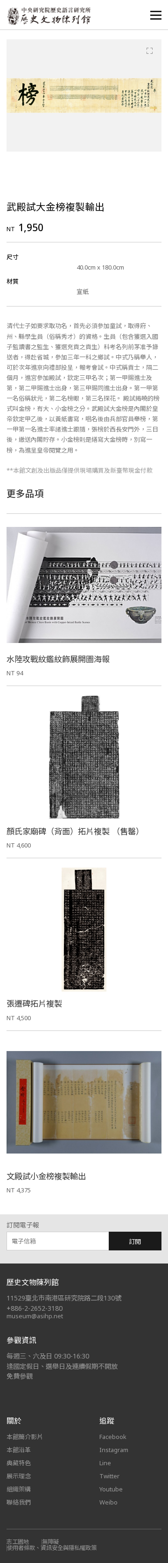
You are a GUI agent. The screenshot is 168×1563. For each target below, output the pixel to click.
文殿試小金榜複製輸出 (46, 1176)
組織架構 (19, 1489)
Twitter (109, 1476)
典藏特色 (19, 1463)
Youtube (111, 1489)
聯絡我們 (19, 1502)
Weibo (108, 1502)
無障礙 (50, 1542)
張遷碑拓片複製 (34, 1003)
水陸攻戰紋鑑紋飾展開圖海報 (58, 659)
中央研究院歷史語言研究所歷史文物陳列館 (49, 16)
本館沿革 (19, 1450)
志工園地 (18, 1542)
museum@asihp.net (35, 1316)
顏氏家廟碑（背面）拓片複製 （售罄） (75, 831)
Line (105, 1463)
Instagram (113, 1450)
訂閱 (135, 1241)
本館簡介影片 (25, 1436)
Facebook (112, 1436)
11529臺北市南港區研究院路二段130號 (64, 1297)
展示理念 (19, 1476)
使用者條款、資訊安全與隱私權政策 (52, 1548)
